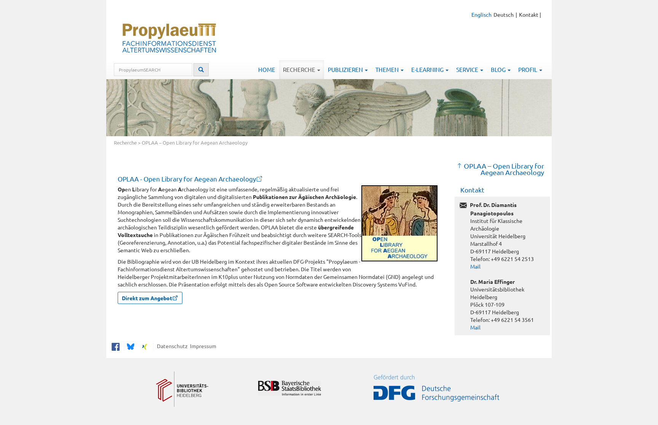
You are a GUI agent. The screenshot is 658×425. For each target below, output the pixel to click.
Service (467, 69)
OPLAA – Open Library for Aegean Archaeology (504, 169)
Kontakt (528, 14)
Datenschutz (171, 345)
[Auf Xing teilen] (144, 345)
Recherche (299, 69)
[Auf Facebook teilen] (115, 345)
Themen (387, 69)
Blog (499, 69)
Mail (475, 266)
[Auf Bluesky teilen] (129, 345)
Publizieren (346, 69)
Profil (528, 69)
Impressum (202, 345)
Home (266, 69)
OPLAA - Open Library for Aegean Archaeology (187, 179)
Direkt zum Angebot (147, 297)
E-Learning (428, 69)
